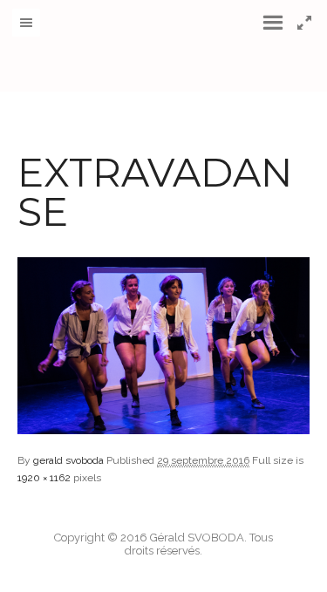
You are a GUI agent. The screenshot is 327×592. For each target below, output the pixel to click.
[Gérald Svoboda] (164, 46)
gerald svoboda (68, 460)
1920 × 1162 (44, 478)
